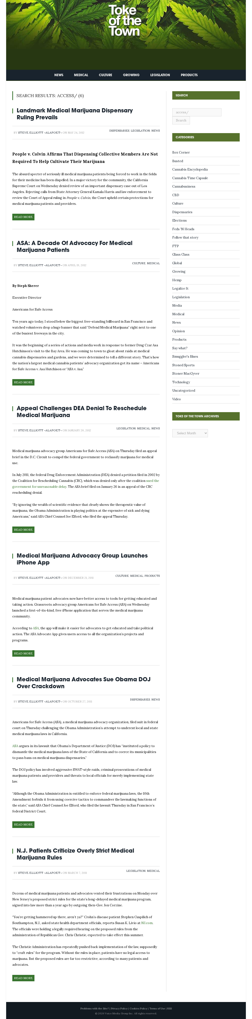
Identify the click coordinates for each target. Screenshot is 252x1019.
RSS (169, 1008)
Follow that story (185, 237)
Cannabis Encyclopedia (190, 169)
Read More (23, 217)
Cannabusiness (183, 186)
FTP (175, 246)
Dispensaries (119, 130)
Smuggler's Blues (185, 356)
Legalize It (180, 288)
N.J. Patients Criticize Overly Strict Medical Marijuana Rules (75, 854)
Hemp (177, 280)
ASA (36, 628)
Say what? (180, 348)
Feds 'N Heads (183, 229)
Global (177, 263)
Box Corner (181, 152)
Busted (177, 161)
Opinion (178, 331)
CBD (175, 195)
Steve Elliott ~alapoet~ (40, 132)
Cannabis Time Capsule (190, 178)
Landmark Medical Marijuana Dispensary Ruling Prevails (75, 113)
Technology (181, 382)
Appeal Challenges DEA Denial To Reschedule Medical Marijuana (82, 411)
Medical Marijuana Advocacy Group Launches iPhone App (82, 559)
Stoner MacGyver (185, 373)
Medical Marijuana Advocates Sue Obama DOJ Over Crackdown (84, 682)
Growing (131, 75)
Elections (179, 220)
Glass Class (180, 254)
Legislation (160, 75)
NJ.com (147, 923)
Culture (105, 75)
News (58, 75)
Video (176, 399)
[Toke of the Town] (131, 17)
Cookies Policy (138, 1008)
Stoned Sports (183, 365)
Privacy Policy (119, 1008)
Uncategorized (183, 390)
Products (189, 75)
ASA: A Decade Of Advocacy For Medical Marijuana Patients (74, 246)
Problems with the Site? (94, 1008)
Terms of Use (157, 1008)
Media (177, 305)
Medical (81, 75)
